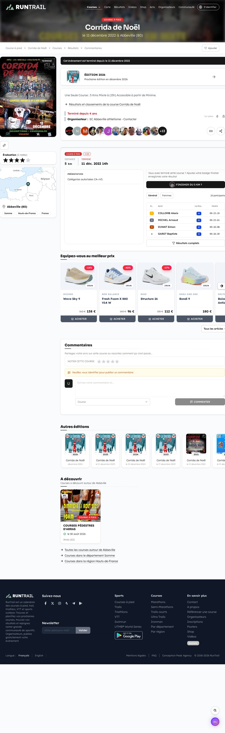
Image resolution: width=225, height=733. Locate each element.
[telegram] (73, 603)
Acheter (81, 318)
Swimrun (120, 621)
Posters (192, 626)
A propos (193, 607)
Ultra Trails (158, 616)
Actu (152, 7)
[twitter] (52, 603)
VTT (117, 616)
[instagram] (59, 603)
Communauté (186, 7)
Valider (83, 630)
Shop (143, 7)
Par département (162, 626)
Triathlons (121, 612)
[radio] (5, 160)
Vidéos (132, 7)
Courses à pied (124, 602)
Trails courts (159, 612)
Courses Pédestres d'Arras (78, 527)
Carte (107, 7)
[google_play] (80, 603)
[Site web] (4, 145)
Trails (118, 607)
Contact (192, 602)
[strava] (66, 603)
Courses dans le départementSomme (90, 555)
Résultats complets (187, 243)
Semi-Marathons (162, 607)
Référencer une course (202, 612)
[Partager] (221, 131)
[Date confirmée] (64, 534)
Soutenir (193, 643)
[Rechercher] (215, 710)
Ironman (157, 621)
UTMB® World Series (128, 626)
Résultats (119, 7)
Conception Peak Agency (177, 655)
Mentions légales (136, 655)
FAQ (154, 655)
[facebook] (45, 603)
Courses (92, 7)
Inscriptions (195, 621)
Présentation (75, 174)
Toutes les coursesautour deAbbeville (90, 550)
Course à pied (14, 48)
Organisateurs (166, 7)
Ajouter (212, 48)
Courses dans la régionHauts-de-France (91, 561)
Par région (158, 631)
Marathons (158, 602)
